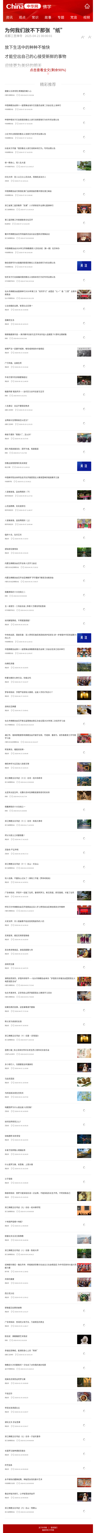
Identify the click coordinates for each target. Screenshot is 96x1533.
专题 (60, 17)
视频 (86, 17)
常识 (35, 17)
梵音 (73, 17)
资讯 (9, 17)
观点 (22, 17)
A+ (83, 37)
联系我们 (54, 1527)
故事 (48, 17)
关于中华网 (43, 1527)
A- (90, 37)
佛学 (47, 6)
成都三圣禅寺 (13, 36)
